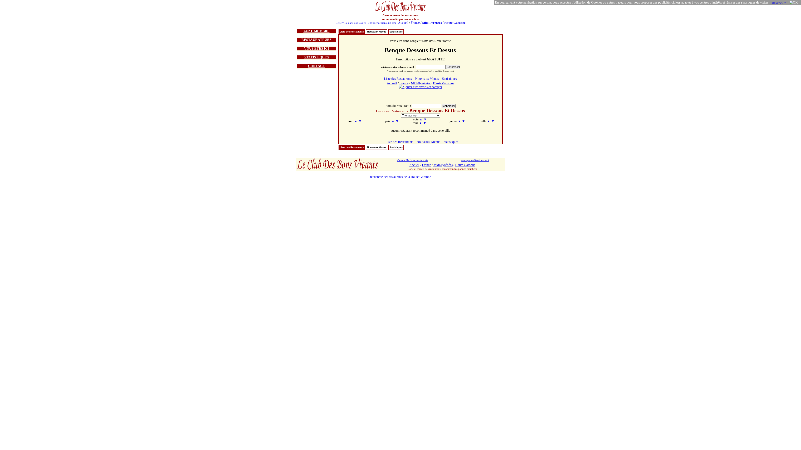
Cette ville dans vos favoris (351, 22)
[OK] (794, 2)
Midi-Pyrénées (432, 22)
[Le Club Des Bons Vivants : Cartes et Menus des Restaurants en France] (400, 11)
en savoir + (779, 2)
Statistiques (396, 31)
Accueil (403, 22)
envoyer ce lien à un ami (382, 22)
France (415, 22)
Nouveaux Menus (376, 31)
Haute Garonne (455, 22)
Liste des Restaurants (352, 31)
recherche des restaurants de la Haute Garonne (400, 177)
